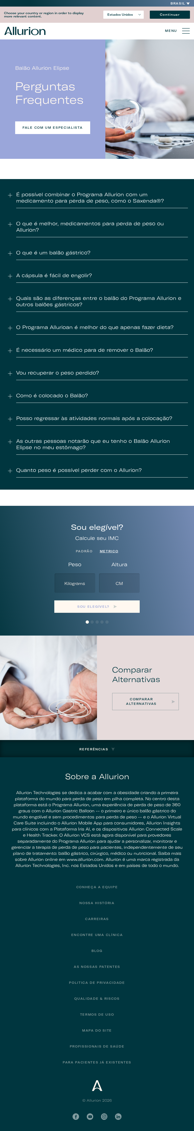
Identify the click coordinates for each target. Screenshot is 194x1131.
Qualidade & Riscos (96, 998)
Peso (74, 564)
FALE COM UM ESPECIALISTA (52, 127)
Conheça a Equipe (97, 887)
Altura (119, 564)
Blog (97, 951)
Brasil (178, 3)
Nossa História (97, 903)
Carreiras (97, 919)
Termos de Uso (97, 1014)
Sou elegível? (93, 606)
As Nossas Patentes (97, 967)
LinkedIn (118, 1116)
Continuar (170, 14)
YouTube (90, 1116)
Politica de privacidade (97, 983)
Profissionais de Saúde (97, 1046)
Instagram (104, 1116)
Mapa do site (97, 1030)
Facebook (75, 1116)
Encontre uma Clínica (97, 935)
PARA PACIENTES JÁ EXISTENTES (97, 1062)
